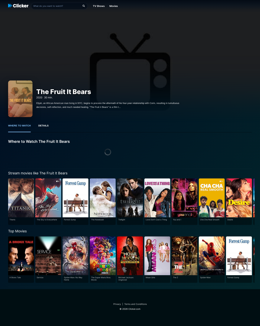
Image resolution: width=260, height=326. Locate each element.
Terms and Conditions (135, 304)
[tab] (21, 127)
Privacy (117, 304)
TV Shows (99, 6)
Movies (113, 6)
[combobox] (59, 6)
